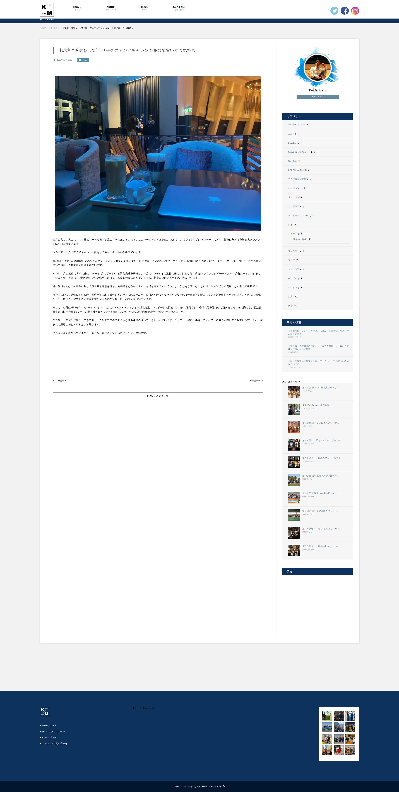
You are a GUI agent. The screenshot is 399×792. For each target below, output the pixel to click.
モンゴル (292, 278)
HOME (77, 8)
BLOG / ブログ (48, 737)
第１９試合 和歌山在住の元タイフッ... (321, 493)
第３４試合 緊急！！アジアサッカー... (322, 440)
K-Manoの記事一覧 (158, 396)
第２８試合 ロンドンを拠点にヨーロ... (321, 528)
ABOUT (111, 8)
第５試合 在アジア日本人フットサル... (321, 511)
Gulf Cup (292, 161)
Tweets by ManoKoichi (144, 708)
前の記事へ (61, 380)
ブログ (291, 260)
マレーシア (293, 269)
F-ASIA (292, 143)
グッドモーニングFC (298, 215)
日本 (290, 305)
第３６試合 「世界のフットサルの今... (322, 458)
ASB (290, 133)
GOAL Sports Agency (298, 152)
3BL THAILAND (296, 124)
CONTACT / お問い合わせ (54, 743)
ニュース (292, 233)
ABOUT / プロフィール (53, 731)
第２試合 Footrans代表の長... (316, 405)
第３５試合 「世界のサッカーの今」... (322, 546)
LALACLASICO (296, 170)
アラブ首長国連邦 (297, 179)
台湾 (290, 296)
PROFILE (318, 97)
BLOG (144, 8)
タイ (290, 224)
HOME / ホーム (49, 726)
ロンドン (292, 287)
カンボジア (293, 206)
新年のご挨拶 (300, 239)
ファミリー (293, 251)
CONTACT (179, 8)
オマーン (292, 197)
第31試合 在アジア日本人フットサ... (320, 423)
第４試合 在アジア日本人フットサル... (321, 387)
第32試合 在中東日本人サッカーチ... (320, 475)
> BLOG (53, 28)
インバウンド (295, 188)
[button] (327, 716)
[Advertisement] (317, 602)
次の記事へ (255, 380)
